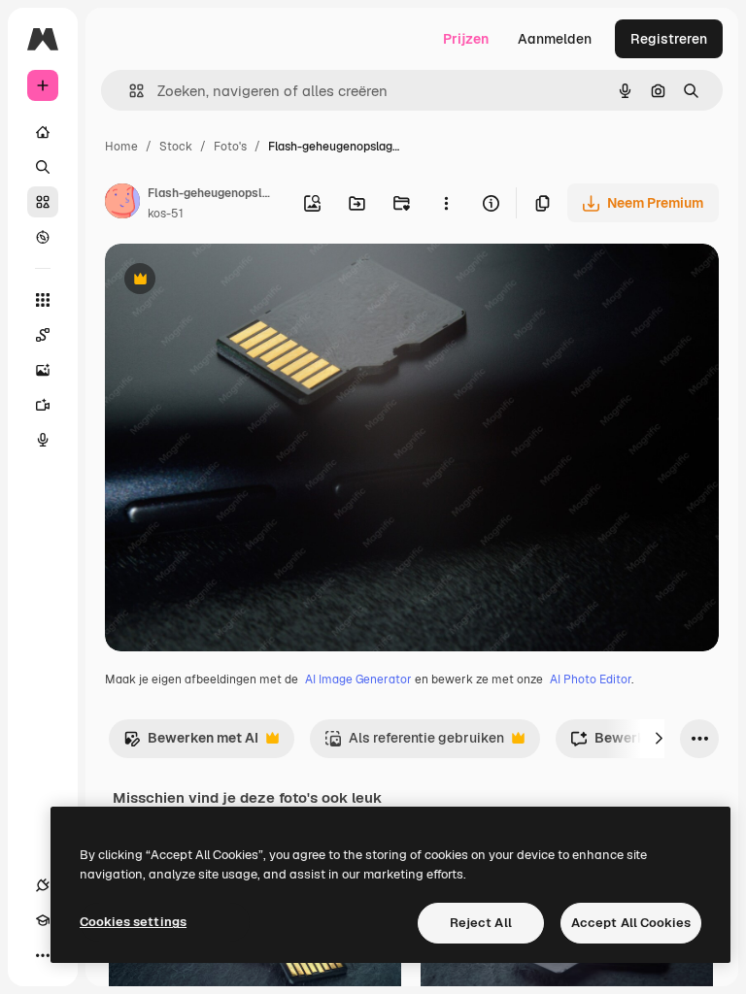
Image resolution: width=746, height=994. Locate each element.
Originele (232, 281)
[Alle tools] (42, 299)
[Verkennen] (42, 236)
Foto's (230, 146)
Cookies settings (133, 921)
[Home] (42, 132)
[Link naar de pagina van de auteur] (122, 203)
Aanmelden (555, 39)
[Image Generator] (42, 369)
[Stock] (42, 201)
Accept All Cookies (631, 922)
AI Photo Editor (590, 679)
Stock (175, 146)
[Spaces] (42, 334)
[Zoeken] (42, 166)
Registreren (668, 39)
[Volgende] (658, 738)
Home (121, 146)
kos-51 (166, 213)
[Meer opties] (445, 202)
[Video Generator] (42, 404)
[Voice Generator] (42, 439)
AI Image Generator (358, 679)
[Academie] (42, 920)
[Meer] (42, 955)
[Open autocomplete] (128, 90)
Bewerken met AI (190, 743)
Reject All (481, 922)
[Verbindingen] (42, 885)
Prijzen (466, 39)
